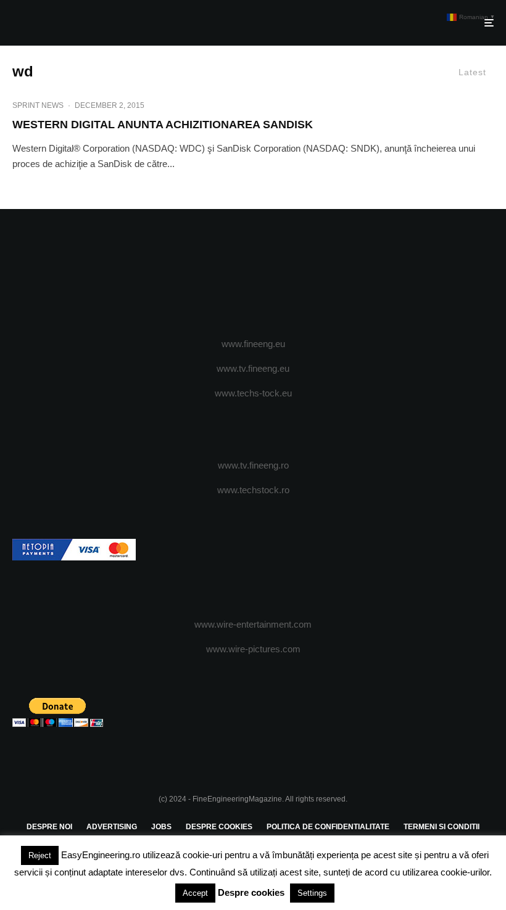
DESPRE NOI (49, 826)
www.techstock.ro (253, 490)
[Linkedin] (289, 274)
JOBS (161, 826)
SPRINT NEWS (38, 105)
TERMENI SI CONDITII (441, 826)
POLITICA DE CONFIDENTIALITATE (328, 826)
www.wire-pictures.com (253, 649)
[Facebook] (217, 274)
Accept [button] (195, 893)
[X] (235, 274)
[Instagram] (253, 274)
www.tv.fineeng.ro (253, 465)
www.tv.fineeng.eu (253, 368)
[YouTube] (271, 274)
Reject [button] (39, 855)
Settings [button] (312, 893)
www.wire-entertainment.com (253, 624)
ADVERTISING (111, 826)
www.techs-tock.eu (253, 393)
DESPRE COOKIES (219, 826)
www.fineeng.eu (253, 343)
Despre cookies (251, 892)
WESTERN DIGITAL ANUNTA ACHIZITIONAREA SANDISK (162, 124)
